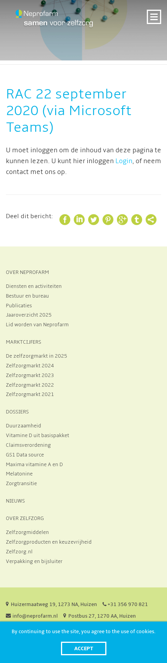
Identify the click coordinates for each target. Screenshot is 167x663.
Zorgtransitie (21, 483)
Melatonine (19, 474)
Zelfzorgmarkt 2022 (30, 385)
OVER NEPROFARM (27, 272)
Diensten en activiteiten (34, 286)
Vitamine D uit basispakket (37, 435)
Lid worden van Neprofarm (37, 325)
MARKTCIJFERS (23, 342)
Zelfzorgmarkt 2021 (30, 394)
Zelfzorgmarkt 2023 (30, 375)
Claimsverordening (28, 445)
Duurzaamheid (23, 426)
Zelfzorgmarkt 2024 (30, 366)
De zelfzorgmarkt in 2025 (36, 356)
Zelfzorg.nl (19, 552)
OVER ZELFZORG (25, 518)
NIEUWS (15, 501)
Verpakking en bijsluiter (34, 561)
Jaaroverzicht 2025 (29, 315)
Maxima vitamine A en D (34, 465)
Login (123, 161)
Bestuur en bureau (27, 296)
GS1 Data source (25, 455)
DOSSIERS (17, 412)
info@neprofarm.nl (35, 616)
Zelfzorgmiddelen (27, 532)
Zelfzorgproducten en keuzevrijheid (49, 542)
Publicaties (19, 306)
